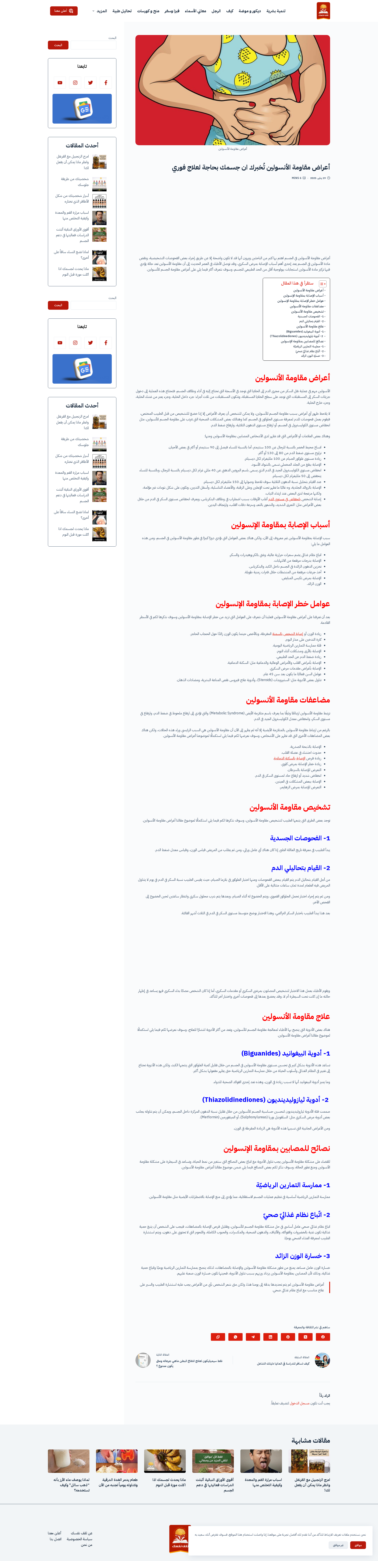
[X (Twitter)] (305, 1337)
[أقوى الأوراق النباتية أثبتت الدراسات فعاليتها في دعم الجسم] (99, 234)
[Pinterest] (288, 1337)
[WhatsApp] (235, 1337)
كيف (229, 11)
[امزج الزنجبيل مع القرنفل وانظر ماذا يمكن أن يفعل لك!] (99, 162)
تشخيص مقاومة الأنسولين (307, 311)
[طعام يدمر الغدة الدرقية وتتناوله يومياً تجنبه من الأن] (117, 1461)
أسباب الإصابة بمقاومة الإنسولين (303, 295)
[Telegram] (253, 1337)
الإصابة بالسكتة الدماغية (289, 758)
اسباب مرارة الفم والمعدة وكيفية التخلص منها (263, 1482)
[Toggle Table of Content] (321, 284)
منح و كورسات (148, 11)
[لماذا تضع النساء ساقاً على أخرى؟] (99, 257)
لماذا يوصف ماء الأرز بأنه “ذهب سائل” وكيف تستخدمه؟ (71, 1485)
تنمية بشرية (275, 11)
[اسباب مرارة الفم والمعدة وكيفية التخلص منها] (99, 218)
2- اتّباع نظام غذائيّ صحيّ (310, 351)
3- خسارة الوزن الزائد (312, 356)
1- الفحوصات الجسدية (311, 316)
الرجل (216, 11)
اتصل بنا (55, 1539)
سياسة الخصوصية (79, 1539)
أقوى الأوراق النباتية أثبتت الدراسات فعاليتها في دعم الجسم (72, 235)
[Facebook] (323, 1337)
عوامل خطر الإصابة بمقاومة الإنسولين (300, 300)
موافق (358, 1545)
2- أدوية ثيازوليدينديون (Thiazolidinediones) (297, 336)
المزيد (102, 11)
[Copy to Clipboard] (218, 1337)
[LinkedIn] (270, 1337)
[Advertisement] (232, 219)
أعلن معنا (60, 10)
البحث (112, 37)
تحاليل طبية (122, 11)
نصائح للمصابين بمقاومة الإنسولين (302, 341)
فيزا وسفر (172, 11)
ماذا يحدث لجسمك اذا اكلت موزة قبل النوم (169, 1482)
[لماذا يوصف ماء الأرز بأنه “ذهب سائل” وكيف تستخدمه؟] (68, 1461)
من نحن (86, 1544)
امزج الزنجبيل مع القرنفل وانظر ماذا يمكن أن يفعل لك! (72, 162)
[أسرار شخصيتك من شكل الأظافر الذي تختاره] (99, 201)
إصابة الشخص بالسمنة (287, 633)
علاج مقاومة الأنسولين (310, 326)
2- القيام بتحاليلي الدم (311, 321)
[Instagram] (75, 83)
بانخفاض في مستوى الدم (285, 499)
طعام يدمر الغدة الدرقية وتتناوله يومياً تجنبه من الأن (118, 1482)
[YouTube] (60, 83)
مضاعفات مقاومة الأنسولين (307, 306)
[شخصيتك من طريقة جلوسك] (99, 184)
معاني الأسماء (195, 11)
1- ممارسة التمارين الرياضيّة (308, 346)
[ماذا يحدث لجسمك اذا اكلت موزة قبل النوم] (99, 274)
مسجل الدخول (300, 1403)
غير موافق (338, 1545)
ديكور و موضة (250, 11)
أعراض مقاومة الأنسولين (308, 290)
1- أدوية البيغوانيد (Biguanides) (305, 331)
